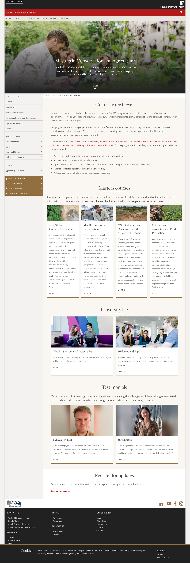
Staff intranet (57, 518)
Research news (16, 183)
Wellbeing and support (15, 157)
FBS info (56, 534)
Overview (9, 101)
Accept (161, 550)
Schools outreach (14, 540)
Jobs (99, 518)
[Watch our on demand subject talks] (82, 331)
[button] (181, 12)
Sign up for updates (60, 490)
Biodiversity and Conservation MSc (116, 141)
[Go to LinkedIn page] (161, 504)
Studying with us (12, 107)
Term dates (101, 521)
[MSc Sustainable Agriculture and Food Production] (166, 213)
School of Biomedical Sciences (18, 524)
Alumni (10, 543)
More (52, 293)
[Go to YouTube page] (169, 504)
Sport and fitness (13, 151)
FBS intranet (57, 521)
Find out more (163, 557)
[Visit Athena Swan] (14, 504)
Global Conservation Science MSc (82, 141)
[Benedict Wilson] (82, 420)
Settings (160, 554)
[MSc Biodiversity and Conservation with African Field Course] (131, 213)
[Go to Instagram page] (181, 504)
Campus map (102, 524)
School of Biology (14, 521)
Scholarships (15, 188)
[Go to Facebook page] (175, 504)
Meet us (9, 128)
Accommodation (12, 141)
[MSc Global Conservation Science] (63, 213)
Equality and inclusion (14, 123)
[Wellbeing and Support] (147, 331)
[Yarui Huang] (147, 420)
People (53, 18)
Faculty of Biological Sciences (21, 12)
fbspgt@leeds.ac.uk (16, 170)
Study (16, 18)
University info (58, 531)
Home (8, 18)
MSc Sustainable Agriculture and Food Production (89, 145)
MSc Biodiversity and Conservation (95, 227)
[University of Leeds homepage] (172, 4)
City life (9, 146)
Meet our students (18, 178)
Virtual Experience (17, 193)
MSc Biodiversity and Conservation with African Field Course (129, 229)
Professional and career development (21, 117)
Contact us (64, 18)
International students (15, 112)
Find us (100, 527)
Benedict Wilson (62, 439)
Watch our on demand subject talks (72, 351)
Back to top (12, 496)
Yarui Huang (125, 439)
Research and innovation (35, 18)
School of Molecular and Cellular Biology (22, 527)
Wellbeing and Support (130, 351)
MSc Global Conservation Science (61, 227)
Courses (11, 537)
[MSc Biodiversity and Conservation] (97, 213)
